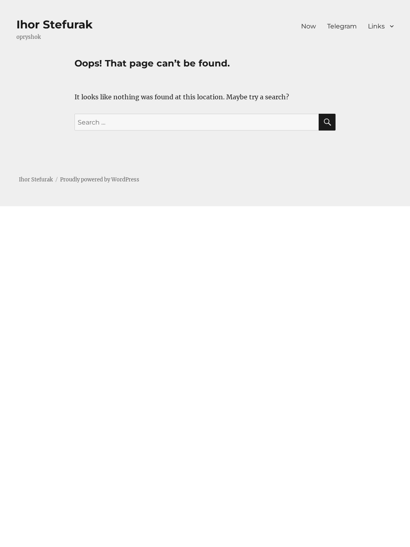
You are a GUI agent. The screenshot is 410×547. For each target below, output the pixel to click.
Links (376, 26)
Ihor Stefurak (54, 24)
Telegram (342, 26)
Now (308, 26)
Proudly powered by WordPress (99, 179)
